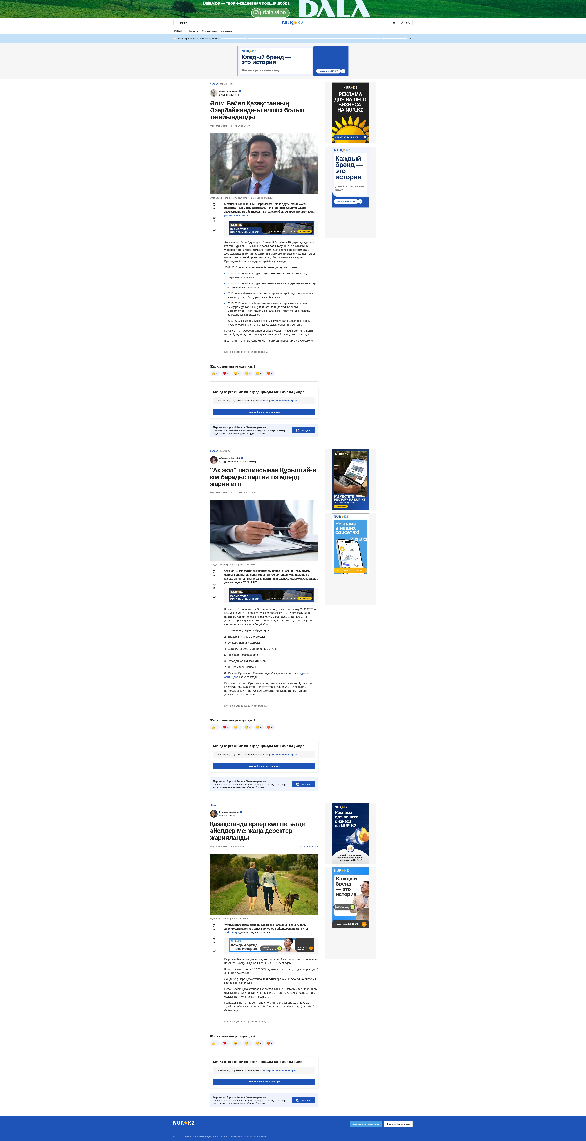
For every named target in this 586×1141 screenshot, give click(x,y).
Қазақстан (194, 31)
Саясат (177, 31)
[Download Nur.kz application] (293, 9)
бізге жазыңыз (260, 352)
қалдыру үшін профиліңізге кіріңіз (280, 400)
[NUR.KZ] (293, 22)
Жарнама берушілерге (398, 1124)
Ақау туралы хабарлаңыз (365, 1124)
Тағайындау (226, 31)
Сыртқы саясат (209, 31)
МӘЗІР (183, 23)
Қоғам (213, 805)
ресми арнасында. (236, 215)
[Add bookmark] (214, 240)
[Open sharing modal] (214, 229)
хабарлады (231, 932)
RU (393, 23)
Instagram (306, 430)
